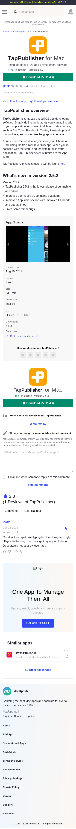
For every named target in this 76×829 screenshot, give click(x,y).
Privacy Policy (11, 769)
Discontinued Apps (14, 743)
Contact (7, 796)
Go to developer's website (24, 336)
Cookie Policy (11, 787)
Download (40, 77)
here (62, 164)
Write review (38, 424)
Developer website (46, 101)
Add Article (9, 752)
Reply (18, 551)
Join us (61, 2)
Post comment (38, 485)
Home (6, 31)
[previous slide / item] (8, 244)
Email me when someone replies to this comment (38, 477)
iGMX (6, 522)
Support (8, 804)
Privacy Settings (12, 778)
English (7, 716)
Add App (8, 734)
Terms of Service (13, 760)
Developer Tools (22, 31)
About (6, 725)
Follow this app (16, 101)
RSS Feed (8, 813)
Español (29, 716)
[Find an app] (15, 12)
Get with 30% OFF (38, 623)
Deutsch (18, 716)
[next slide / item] (67, 244)
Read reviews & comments (18, 92)
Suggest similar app (38, 670)
